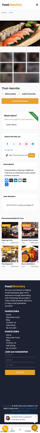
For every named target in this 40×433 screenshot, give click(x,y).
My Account (11, 328)
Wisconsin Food (12, 317)
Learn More (11, 124)
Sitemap (15, 411)
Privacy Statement (27, 408)
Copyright (7, 406)
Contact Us (11, 322)
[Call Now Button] (5, 428)
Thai (11, 12)
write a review (25, 205)
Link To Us (24, 411)
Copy (31, 155)
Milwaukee (10, 93)
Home (4, 12)
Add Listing (10, 325)
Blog (8, 320)
